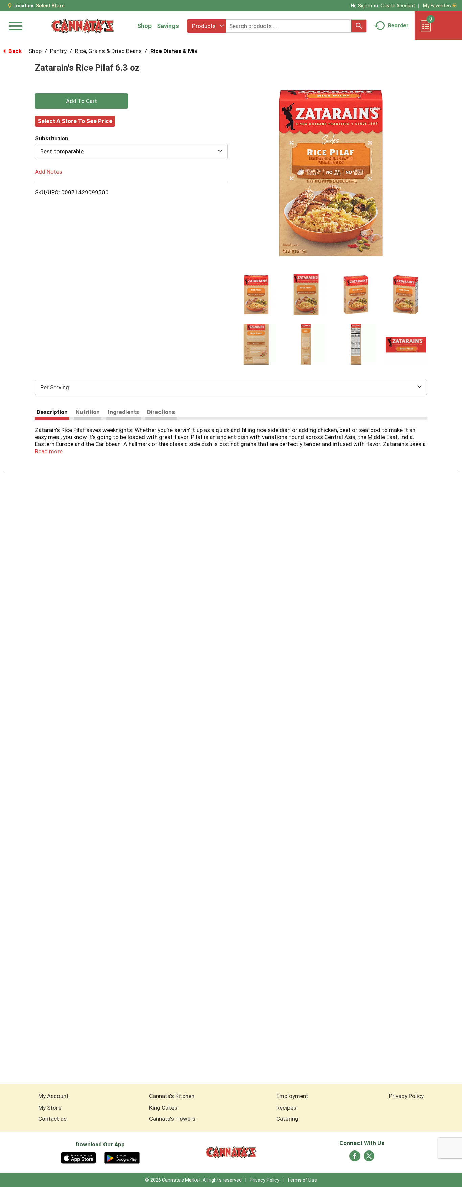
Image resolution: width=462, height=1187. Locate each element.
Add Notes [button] (48, 171)
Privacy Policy (406, 1096)
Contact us (52, 1118)
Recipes (286, 1107)
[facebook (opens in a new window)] (354, 1158)
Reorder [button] (398, 25)
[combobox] (206, 26)
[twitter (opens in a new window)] (369, 1158)
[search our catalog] (358, 26)
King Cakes (163, 1107)
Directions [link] (161, 412)
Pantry (58, 51)
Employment (292, 1096)
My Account (53, 1096)
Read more (49, 451)
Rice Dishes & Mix (174, 51)
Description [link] (52, 412)
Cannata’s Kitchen (171, 1096)
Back (14, 51)
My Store (49, 1107)
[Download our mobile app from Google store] (122, 1157)
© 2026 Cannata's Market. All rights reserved (193, 1180)
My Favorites (437, 5)
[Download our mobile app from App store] (78, 1157)
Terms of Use (302, 1180)
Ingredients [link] (123, 412)
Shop (144, 25)
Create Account (397, 5)
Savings (168, 25)
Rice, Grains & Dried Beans (108, 51)
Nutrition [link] (88, 412)
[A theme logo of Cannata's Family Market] (82, 26)
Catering (287, 1118)
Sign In (365, 5)
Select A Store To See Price (75, 121)
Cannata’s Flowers (172, 1118)
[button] (256, 294)
